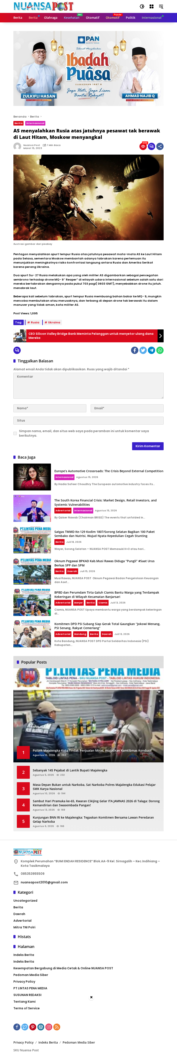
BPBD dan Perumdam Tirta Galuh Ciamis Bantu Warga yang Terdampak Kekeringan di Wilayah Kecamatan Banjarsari (106, 594)
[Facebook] (134, 350)
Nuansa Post (31, 145)
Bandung (80, 634)
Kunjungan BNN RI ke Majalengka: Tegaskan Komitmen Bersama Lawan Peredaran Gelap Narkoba (93, 819)
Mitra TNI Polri (24, 927)
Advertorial (62, 510)
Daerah (72, 571)
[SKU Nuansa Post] (44, 6)
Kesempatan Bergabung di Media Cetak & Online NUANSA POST (63, 968)
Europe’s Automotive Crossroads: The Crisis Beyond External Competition (108, 471)
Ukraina (54, 322)
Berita (18, 123)
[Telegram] (151, 350)
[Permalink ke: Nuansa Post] (18, 146)
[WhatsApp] (160, 350)
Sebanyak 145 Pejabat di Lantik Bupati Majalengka (70, 770)
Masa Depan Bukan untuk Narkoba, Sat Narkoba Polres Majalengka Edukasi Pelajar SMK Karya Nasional (94, 787)
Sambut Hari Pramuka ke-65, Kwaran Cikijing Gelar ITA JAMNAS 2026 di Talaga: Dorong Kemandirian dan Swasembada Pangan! (96, 803)
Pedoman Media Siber (30, 975)
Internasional (35, 123)
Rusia (35, 322)
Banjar (78, 602)
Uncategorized (25, 900)
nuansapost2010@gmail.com (44, 882)
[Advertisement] (88, 1031)
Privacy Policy (24, 981)
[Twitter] (143, 350)
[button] (142, 6)
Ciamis (102, 602)
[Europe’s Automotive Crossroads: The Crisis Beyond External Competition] (32, 477)
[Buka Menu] (151, 6)
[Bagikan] (160, 146)
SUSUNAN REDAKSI (27, 995)
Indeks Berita (23, 955)
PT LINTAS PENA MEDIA (30, 988)
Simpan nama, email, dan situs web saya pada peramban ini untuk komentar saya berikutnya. (84, 433)
